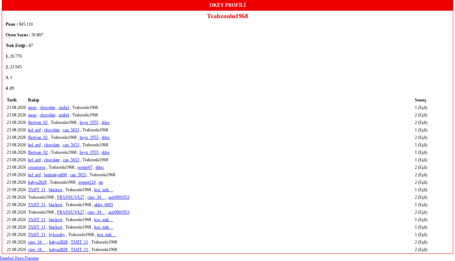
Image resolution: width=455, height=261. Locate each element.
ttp (101, 182)
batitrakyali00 (55, 174)
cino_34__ (96, 197)
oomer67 (84, 167)
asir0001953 (118, 197)
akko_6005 (103, 204)
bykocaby (57, 234)
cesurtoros (37, 167)
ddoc (106, 122)
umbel (64, 107)
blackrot (55, 189)
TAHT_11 (37, 189)
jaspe (32, 107)
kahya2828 (37, 182)
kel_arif (34, 129)
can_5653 (71, 129)
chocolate (47, 107)
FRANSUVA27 (70, 197)
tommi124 (87, 182)
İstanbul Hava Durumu (19, 258)
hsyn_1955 (89, 122)
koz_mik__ (103, 189)
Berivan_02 (38, 122)
